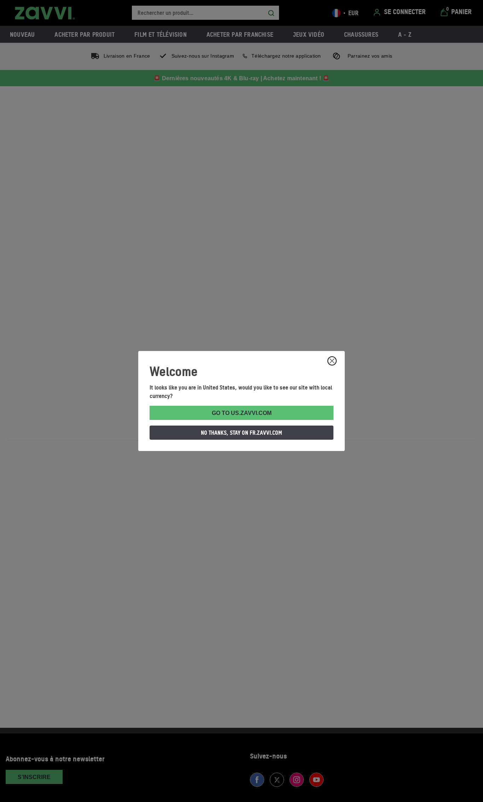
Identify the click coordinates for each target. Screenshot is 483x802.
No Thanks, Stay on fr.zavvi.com (241, 432)
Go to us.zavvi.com (242, 413)
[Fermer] (332, 361)
